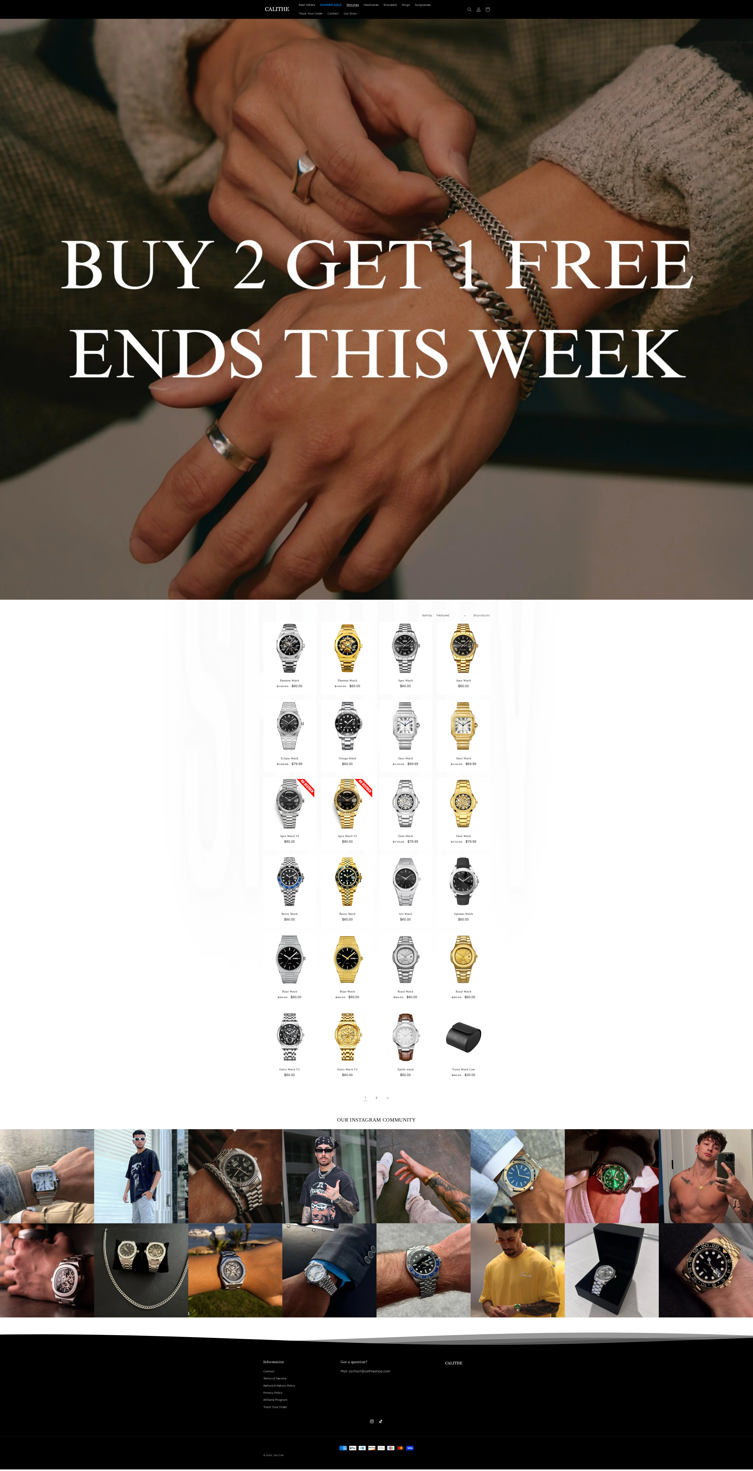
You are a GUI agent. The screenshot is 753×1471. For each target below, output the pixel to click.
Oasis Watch (405, 836)
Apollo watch (405, 1069)
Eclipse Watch (289, 758)
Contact (269, 1371)
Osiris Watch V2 (289, 1069)
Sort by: (427, 615)
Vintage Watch (347, 758)
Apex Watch (405, 680)
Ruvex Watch (289, 913)
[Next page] (387, 1098)
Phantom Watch (289, 680)
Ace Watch (405, 913)
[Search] (469, 9)
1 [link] (365, 1098)
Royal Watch (405, 991)
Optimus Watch (463, 913)
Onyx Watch (405, 758)
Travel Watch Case (463, 1069)
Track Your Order (275, 1407)
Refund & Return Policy (279, 1385)
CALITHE (278, 1455)
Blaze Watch (289, 991)
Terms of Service (274, 1378)
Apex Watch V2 (289, 836)
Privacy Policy (273, 1392)
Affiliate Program (275, 1399)
